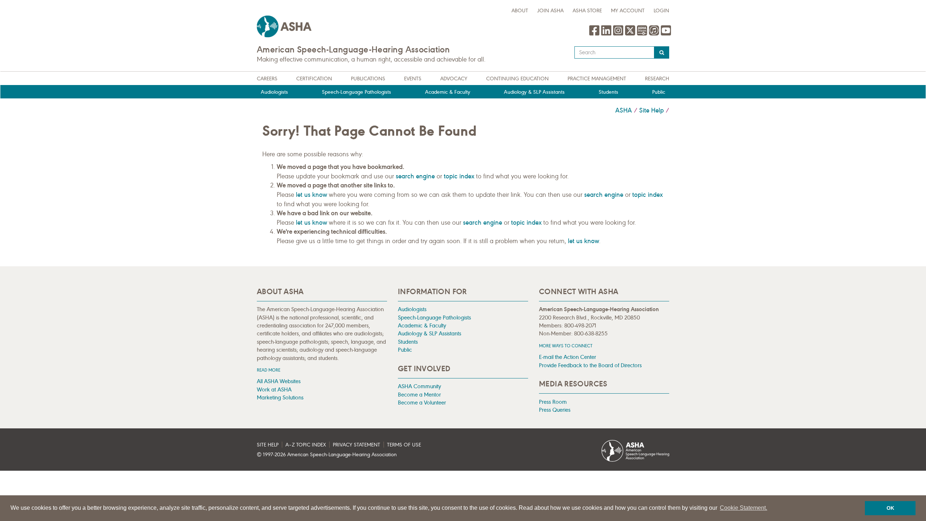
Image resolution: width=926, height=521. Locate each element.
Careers (267, 78)
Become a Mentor (419, 394)
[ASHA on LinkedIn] (607, 34)
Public (658, 92)
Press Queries (554, 409)
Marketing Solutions (280, 397)
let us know (311, 195)
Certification (314, 78)
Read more (268, 370)
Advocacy (453, 78)
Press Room (553, 401)
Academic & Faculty (447, 92)
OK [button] (890, 508)
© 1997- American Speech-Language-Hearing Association (327, 455)
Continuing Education (517, 78)
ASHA (623, 110)
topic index (459, 176)
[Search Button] (661, 52)
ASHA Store (587, 11)
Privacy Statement (356, 445)
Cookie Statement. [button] (743, 508)
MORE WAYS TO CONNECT (565, 345)
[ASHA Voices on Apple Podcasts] (654, 34)
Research (657, 78)
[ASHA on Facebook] (595, 34)
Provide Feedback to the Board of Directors (590, 365)
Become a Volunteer (422, 402)
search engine (415, 176)
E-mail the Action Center (567, 356)
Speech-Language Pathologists (356, 92)
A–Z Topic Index (305, 445)
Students (608, 92)
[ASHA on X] (631, 34)
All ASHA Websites (279, 381)
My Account (628, 11)
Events (412, 78)
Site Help (651, 110)
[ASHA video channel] (643, 34)
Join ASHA (550, 11)
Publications (368, 78)
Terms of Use (404, 445)
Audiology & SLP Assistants (534, 92)
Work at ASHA (274, 389)
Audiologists (274, 92)
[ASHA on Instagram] (619, 34)
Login (661, 11)
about (519, 11)
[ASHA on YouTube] (666, 34)
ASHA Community (419, 386)
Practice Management (597, 78)
